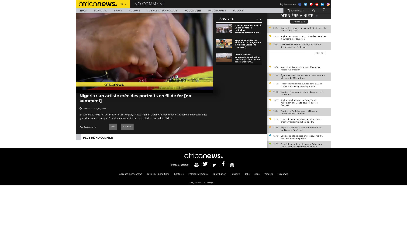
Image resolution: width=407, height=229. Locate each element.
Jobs (247, 174)
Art (113, 127)
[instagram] (232, 165)
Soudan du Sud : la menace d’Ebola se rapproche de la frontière (299, 112)
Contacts (179, 174)
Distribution (219, 174)
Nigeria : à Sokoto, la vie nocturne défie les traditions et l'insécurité (301, 128)
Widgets (268, 174)
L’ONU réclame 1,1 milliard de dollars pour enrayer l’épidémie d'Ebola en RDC (301, 120)
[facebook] (223, 165)
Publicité (235, 174)
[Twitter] (205, 165)
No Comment (193, 11)
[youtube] (196, 165)
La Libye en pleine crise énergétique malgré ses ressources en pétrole (302, 137)
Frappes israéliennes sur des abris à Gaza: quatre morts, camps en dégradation (301, 84)
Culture (134, 11)
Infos (83, 11)
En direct (297, 11)
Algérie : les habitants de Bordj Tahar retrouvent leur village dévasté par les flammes (299, 103)
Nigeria (127, 127)
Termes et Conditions (158, 174)
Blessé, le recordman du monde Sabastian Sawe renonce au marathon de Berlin (301, 145)
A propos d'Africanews (130, 174)
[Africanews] (96, 3)
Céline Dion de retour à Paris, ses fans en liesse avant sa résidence (301, 45)
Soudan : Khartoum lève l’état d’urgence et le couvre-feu (302, 93)
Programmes (217, 11)
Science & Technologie (162, 11)
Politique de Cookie (198, 174)
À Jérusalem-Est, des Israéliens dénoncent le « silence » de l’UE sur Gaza (303, 76)
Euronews (283, 174)
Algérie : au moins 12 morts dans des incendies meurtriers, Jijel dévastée (303, 37)
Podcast (239, 11)
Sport (118, 11)
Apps (257, 174)
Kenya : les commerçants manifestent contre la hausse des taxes (303, 29)
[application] (144, 51)
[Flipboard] (214, 165)
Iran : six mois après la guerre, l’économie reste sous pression (301, 68)
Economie (100, 11)
